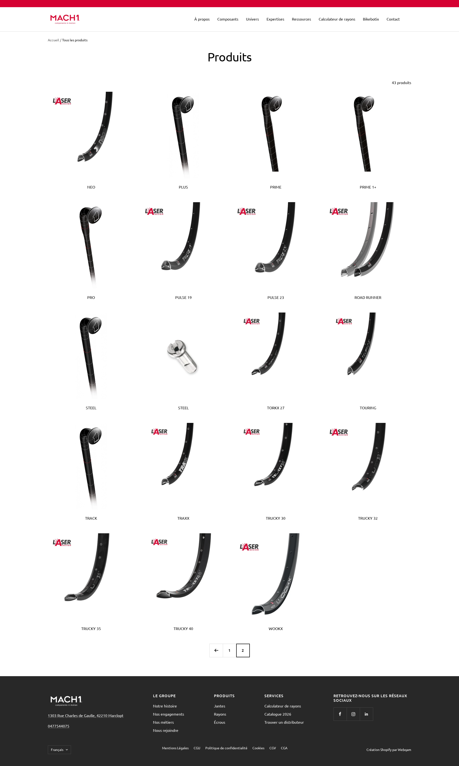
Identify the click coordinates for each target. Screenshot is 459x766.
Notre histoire (165, 705)
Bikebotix (371, 18)
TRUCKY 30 (275, 518)
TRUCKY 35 (91, 628)
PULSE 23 (276, 297)
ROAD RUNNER (368, 297)
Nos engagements (168, 714)
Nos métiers (163, 722)
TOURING (368, 407)
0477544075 (58, 725)
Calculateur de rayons (337, 18)
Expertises (275, 18)
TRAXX (183, 518)
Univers (252, 18)
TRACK (91, 518)
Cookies (258, 748)
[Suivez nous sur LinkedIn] (366, 714)
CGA (284, 748)
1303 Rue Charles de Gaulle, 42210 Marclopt (85, 715)
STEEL (91, 407)
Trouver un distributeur (284, 722)
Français (57, 749)
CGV (272, 748)
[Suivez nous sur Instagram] (353, 714)
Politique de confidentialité (226, 748)
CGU (197, 748)
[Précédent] (216, 650)
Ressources (301, 18)
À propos (202, 18)
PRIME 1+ (368, 186)
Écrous (219, 722)
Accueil (53, 40)
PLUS (183, 186)
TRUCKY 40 (183, 628)
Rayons (220, 714)
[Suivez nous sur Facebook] (340, 714)
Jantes (219, 705)
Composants (227, 18)
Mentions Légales (175, 748)
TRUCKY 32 (368, 518)
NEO (91, 186)
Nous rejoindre (165, 730)
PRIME (275, 186)
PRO (91, 297)
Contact (393, 18)
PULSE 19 (183, 297)
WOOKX (276, 628)
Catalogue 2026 (277, 714)
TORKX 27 (275, 407)
